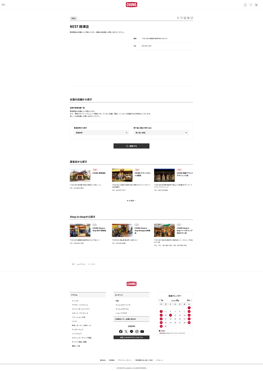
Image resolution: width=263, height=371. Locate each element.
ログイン (245, 4)
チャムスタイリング (123, 305)
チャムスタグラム (122, 309)
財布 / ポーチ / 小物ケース (81, 325)
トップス (75, 301)
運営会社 (103, 360)
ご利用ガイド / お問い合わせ (125, 319)
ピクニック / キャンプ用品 (81, 337)
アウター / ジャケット (80, 305)
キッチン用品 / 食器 (79, 342)
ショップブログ (121, 313)
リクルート (159, 360)
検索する (133, 146)
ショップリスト (81, 264)
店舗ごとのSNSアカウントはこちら (131, 337)
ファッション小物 (78, 317)
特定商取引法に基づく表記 (144, 360)
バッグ (74, 321)
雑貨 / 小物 (76, 346)
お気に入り (250, 4)
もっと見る (130, 201)
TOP (73, 264)
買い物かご (256, 4)
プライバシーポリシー (125, 360)
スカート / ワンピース (80, 313)
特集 (117, 301)
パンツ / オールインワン (81, 309)
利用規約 (112, 360)
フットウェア (77, 333)
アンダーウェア (77, 329)
